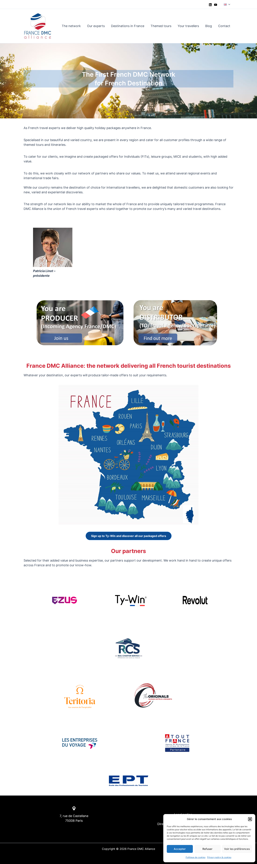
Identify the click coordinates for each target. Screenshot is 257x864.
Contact (224, 26)
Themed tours (161, 26)
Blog (208, 26)
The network (71, 26)
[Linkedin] (210, 4)
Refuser (207, 849)
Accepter (180, 849)
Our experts (96, 26)
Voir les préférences (237, 849)
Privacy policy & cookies (219, 857)
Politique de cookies (195, 857)
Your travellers (188, 26)
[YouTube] (215, 4)
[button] (250, 819)
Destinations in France (127, 26)
